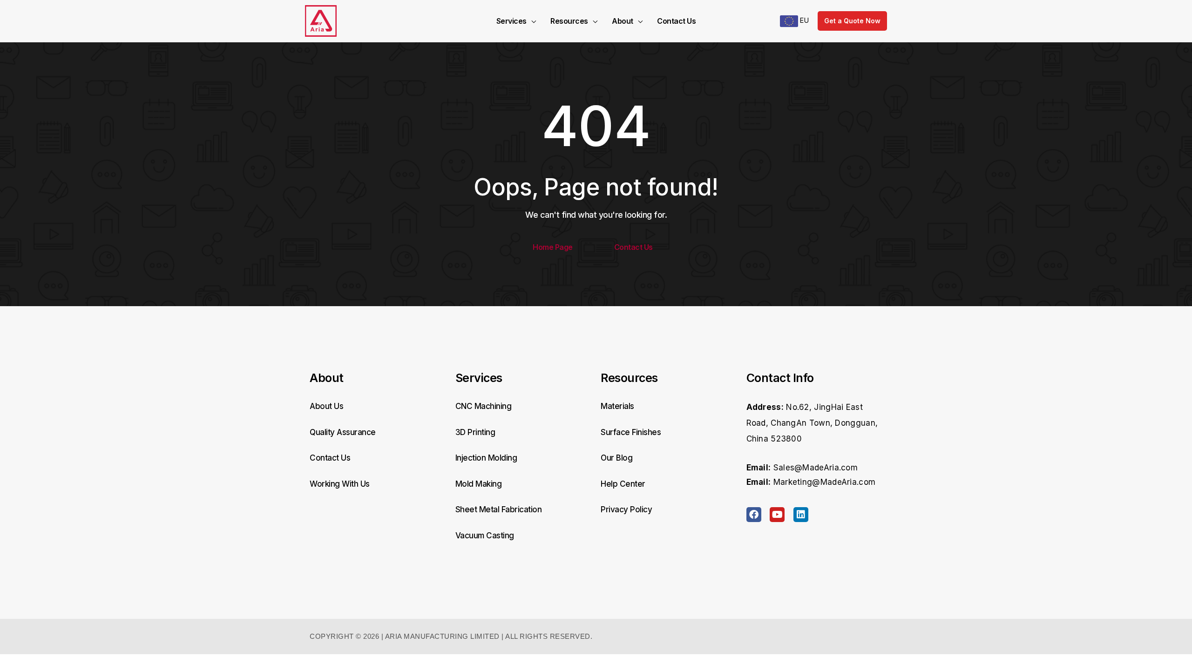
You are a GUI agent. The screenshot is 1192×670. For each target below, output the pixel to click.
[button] (531, 21)
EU (803, 20)
